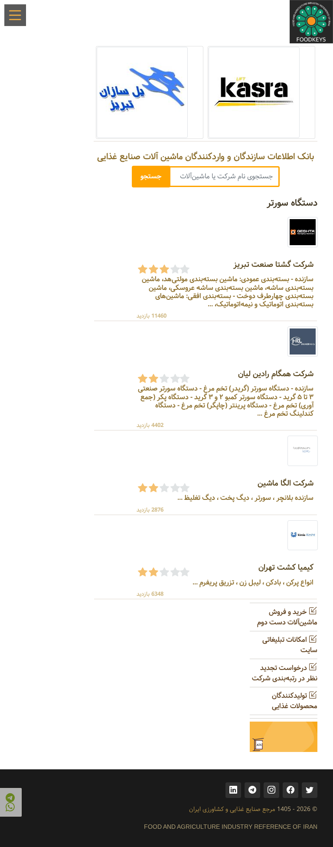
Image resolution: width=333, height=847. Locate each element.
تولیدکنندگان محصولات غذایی (294, 701)
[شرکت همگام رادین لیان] (302, 341)
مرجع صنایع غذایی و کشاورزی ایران (232, 809)
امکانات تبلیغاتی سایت (289, 645)
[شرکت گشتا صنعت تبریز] (302, 232)
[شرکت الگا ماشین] (302, 450)
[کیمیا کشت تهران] (302, 535)
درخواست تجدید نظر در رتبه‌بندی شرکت (284, 673)
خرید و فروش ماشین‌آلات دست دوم (287, 617)
